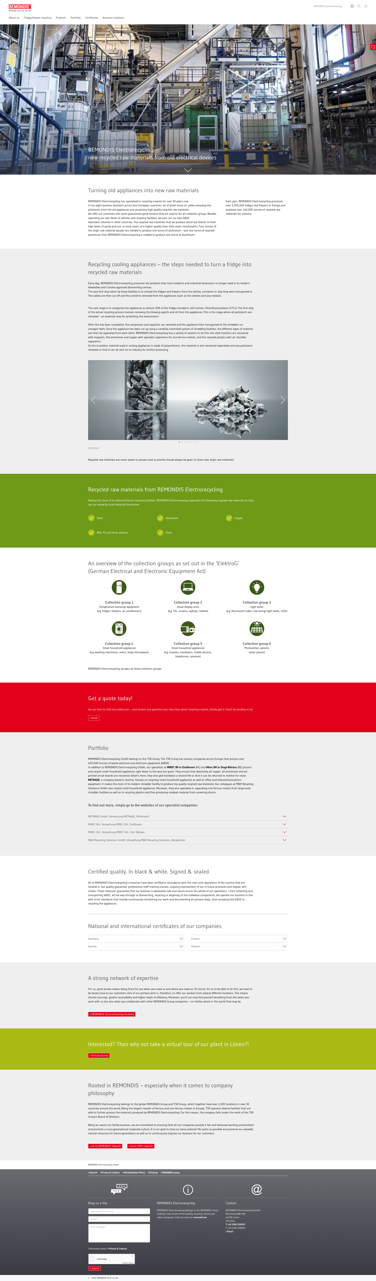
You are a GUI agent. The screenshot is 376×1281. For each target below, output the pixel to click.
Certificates (91, 17)
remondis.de (200, 1217)
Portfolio (75, 17)
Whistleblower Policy (134, 1172)
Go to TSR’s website (142, 1146)
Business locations (113, 17)
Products (61, 17)
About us (14, 17)
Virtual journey (100, 1055)
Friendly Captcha (128, 1263)
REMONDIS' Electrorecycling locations (113, 1014)
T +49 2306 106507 (235, 1224)
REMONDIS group (171, 1172)
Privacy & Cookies (110, 1172)
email (95, 718)
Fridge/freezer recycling (37, 17)
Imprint (93, 1172)
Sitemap (153, 1172)
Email (230, 1231)
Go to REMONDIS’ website (106, 1146)
